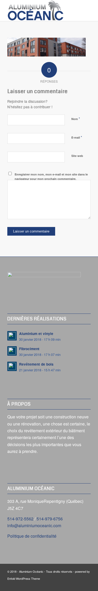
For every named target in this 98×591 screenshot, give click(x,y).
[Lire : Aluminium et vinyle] (12, 335)
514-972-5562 (20, 519)
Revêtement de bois (36, 364)
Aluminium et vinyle (36, 333)
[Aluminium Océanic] (40, 10)
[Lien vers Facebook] (87, 584)
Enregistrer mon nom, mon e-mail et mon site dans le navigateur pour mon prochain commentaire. (51, 176)
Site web (77, 156)
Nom (75, 118)
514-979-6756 (50, 519)
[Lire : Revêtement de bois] (12, 366)
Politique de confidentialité (31, 536)
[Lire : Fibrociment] (12, 351)
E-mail (76, 137)
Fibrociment (29, 348)
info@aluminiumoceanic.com (34, 525)
